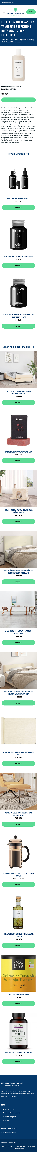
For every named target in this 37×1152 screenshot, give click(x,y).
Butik (31, 12)
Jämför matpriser (10, 1117)
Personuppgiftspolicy (27, 1146)
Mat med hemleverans (12, 1113)
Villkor (17, 1146)
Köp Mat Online (10, 1109)
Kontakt (10, 1146)
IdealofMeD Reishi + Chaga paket (18, 198)
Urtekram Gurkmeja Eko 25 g (18, 994)
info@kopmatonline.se (8, 2)
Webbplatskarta (18, 1149)
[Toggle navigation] (3, 11)
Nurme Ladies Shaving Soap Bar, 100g (18, 452)
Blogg (7, 1120)
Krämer (18, 86)
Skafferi (12, 86)
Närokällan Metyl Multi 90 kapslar (18, 1052)
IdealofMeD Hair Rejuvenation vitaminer (18, 256)
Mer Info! (18, 100)
